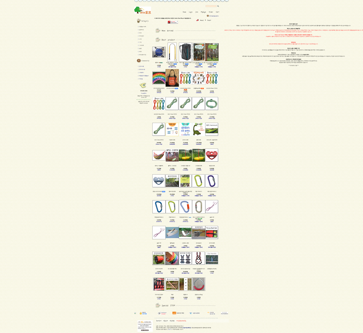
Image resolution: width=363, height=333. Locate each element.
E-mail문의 (143, 93)
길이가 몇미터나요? (214, 16)
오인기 (169, 329)
